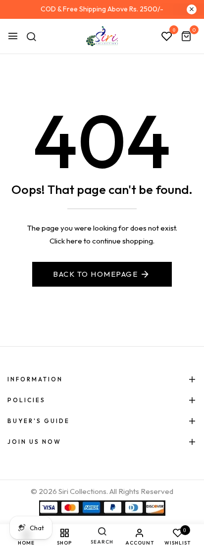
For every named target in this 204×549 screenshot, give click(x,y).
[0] (186, 37)
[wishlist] (166, 37)
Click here (66, 240)
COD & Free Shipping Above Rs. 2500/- (102, 8)
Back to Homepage (95, 274)
